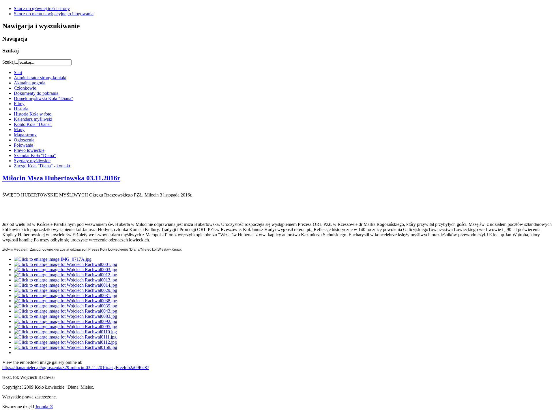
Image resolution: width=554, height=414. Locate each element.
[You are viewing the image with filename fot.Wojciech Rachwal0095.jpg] (65, 326)
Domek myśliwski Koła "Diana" (43, 98)
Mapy (19, 129)
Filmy (19, 103)
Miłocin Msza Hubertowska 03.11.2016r (61, 178)
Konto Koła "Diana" (33, 124)
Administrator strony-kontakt (40, 77)
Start (18, 72)
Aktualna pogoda (29, 82)
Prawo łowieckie (29, 150)
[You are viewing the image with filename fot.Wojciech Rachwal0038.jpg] (65, 300)
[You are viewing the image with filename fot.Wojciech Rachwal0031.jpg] (65, 295)
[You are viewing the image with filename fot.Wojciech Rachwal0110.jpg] (65, 331)
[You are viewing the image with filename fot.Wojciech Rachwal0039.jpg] (65, 305)
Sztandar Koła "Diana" (35, 155)
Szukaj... (10, 62)
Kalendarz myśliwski (33, 119)
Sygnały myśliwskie (32, 160)
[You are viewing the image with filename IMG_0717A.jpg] (52, 259)
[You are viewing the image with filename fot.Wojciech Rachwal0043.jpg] (65, 311)
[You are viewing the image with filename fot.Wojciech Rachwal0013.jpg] (65, 279)
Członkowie (25, 88)
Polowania (23, 145)
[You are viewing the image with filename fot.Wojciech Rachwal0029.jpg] (65, 290)
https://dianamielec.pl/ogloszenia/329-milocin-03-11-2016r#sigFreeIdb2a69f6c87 (75, 367)
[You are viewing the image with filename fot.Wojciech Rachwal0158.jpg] (65, 347)
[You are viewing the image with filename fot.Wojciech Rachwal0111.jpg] (65, 336)
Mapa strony (25, 134)
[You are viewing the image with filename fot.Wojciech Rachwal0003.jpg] (65, 269)
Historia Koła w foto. (33, 113)
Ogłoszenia (24, 139)
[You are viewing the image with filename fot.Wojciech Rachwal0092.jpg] (65, 321)
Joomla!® (44, 406)
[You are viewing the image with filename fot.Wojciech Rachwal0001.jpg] (65, 264)
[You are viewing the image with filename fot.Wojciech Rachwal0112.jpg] (65, 342)
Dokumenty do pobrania (36, 93)
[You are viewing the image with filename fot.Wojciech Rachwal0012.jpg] (65, 274)
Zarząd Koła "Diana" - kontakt (42, 165)
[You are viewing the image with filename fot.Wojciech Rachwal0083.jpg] (65, 316)
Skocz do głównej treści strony (42, 8)
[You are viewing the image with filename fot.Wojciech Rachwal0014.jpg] (65, 285)
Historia (21, 108)
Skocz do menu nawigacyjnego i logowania (53, 13)
